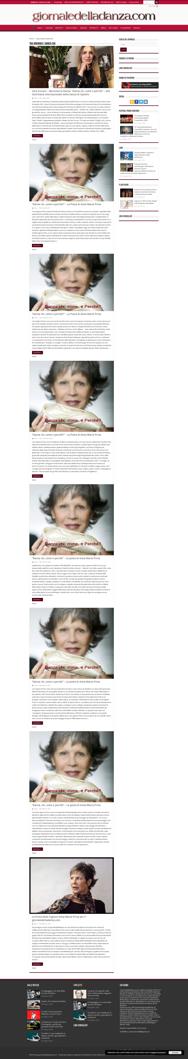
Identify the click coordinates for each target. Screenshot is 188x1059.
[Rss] (150, 6)
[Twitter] (154, 6)
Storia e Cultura (71, 28)
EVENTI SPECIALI (92, 2)
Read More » (37, 136)
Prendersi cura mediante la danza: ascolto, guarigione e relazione (53, 1035)
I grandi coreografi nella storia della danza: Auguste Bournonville (99, 993)
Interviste (49, 28)
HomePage (58, 2)
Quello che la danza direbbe (53, 1001)
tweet (34, 140)
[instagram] (157, 6)
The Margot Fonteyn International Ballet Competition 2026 (141, 118)
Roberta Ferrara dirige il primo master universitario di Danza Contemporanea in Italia (145, 192)
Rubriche (59, 28)
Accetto (175, 1052)
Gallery (103, 28)
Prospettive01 (126, 28)
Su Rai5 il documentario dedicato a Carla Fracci (51, 1013)
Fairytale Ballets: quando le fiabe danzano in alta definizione (144, 155)
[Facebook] (152, 6)
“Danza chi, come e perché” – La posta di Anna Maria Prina (66, 558)
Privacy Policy (134, 2)
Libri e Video (113, 28)
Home (31, 39)
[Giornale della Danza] (94, 14)
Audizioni (83, 28)
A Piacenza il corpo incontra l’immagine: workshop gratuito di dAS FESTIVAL (53, 1024)
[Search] (157, 2)
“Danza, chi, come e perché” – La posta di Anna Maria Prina (66, 805)
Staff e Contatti (121, 2)
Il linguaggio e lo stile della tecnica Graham (53, 992)
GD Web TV (94, 28)
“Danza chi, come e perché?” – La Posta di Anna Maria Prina (66, 204)
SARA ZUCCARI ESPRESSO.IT (74, 2)
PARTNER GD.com (107, 2)
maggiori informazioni (158, 1052)
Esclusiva (137, 28)
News (40, 28)
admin (36, 98)
